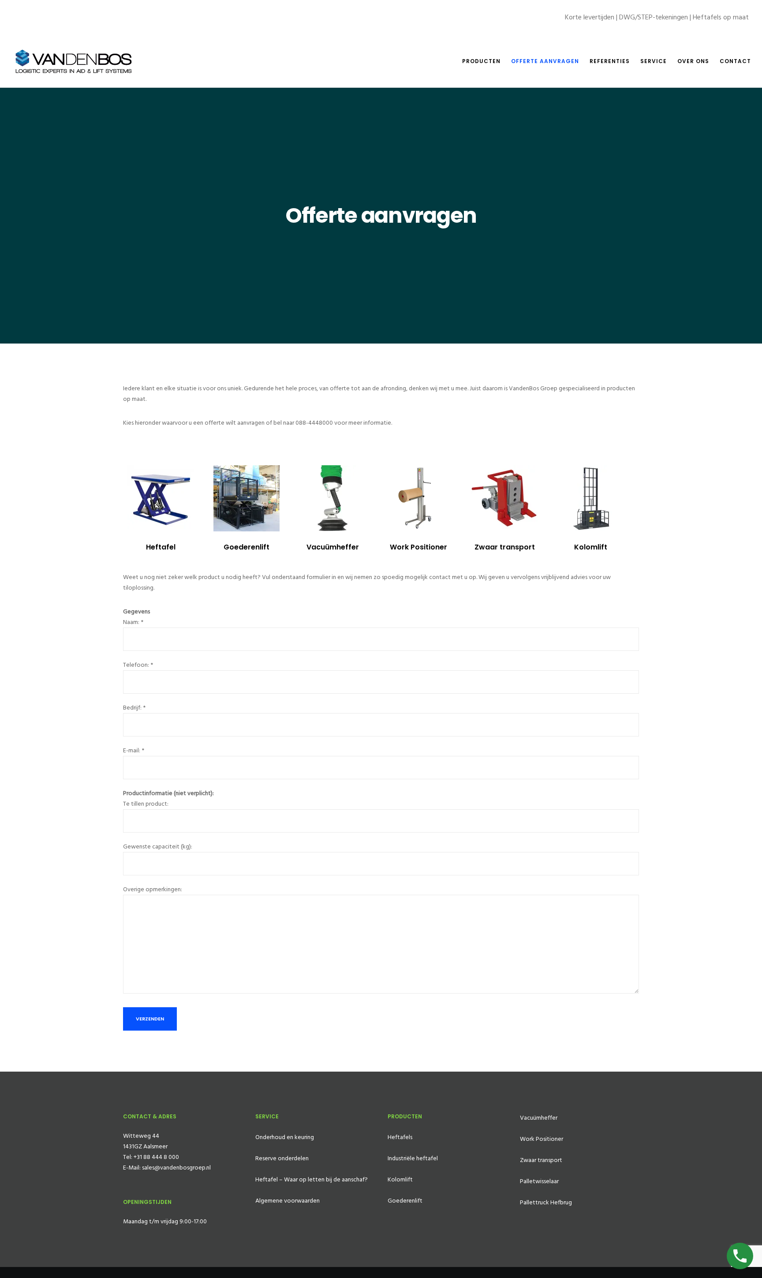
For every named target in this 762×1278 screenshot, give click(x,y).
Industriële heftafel (413, 1158)
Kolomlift (590, 547)
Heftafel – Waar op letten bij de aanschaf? (311, 1179)
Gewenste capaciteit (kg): (157, 846)
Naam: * (133, 622)
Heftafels (400, 1137)
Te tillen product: (145, 804)
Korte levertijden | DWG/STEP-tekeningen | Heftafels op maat (657, 17)
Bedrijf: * (134, 708)
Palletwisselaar (539, 1181)
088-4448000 (314, 423)
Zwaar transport (504, 547)
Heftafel (161, 547)
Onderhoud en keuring (284, 1137)
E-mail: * (133, 750)
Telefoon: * (138, 665)
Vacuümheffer (332, 547)
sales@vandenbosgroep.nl (176, 1167)
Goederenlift (246, 547)
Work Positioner (418, 547)
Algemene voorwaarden (287, 1201)
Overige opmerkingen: (152, 889)
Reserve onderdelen (282, 1158)
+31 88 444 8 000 (156, 1157)
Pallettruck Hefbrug (546, 1202)
